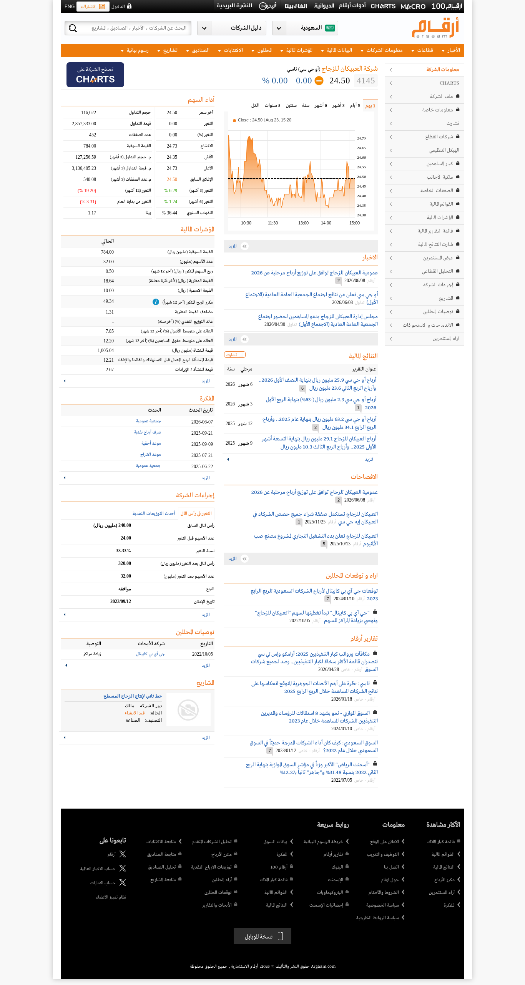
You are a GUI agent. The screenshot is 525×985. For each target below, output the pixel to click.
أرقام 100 (279, 867)
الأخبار (453, 50)
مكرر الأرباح (444, 880)
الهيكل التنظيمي (444, 150)
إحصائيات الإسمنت (326, 905)
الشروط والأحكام (384, 893)
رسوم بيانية (137, 50)
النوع (210, 589)
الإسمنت (335, 880)
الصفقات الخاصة (436, 191)
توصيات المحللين (438, 312)
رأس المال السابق (201, 525)
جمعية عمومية (148, 421)
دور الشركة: (150, 705)
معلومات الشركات (384, 50)
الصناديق (200, 50)
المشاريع (170, 50)
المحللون (264, 50)
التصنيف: (153, 720)
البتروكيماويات (330, 893)
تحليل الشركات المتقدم (212, 842)
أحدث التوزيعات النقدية (154, 514)
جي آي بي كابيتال (150, 654)
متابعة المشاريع (163, 880)
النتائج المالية (444, 867)
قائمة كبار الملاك (441, 842)
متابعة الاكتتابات (161, 842)
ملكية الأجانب (440, 177)
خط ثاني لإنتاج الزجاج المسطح (132, 696)
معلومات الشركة (443, 69)
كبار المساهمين (440, 164)
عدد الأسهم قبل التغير (195, 538)
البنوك (337, 867)
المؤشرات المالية (298, 50)
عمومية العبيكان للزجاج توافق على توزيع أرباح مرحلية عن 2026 (314, 272)
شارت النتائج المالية (435, 244)
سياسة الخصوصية (382, 905)
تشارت (453, 123)
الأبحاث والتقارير (217, 905)
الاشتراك (88, 7)
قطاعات (424, 50)
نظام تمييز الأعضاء (111, 897)
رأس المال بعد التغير (187, 563)
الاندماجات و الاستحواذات (428, 325)
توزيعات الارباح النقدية (211, 867)
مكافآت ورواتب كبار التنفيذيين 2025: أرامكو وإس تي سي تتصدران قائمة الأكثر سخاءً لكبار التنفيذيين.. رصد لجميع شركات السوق (314, 662)
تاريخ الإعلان (204, 602)
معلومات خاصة (437, 110)
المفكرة (449, 905)
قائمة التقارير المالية (435, 231)
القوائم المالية (441, 204)
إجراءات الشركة (438, 285)
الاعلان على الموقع (384, 842)
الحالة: (156, 713)
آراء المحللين (222, 880)
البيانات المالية (339, 50)
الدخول (118, 7)
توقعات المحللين (218, 893)
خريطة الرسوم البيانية (323, 842)
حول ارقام (390, 880)
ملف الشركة (441, 96)
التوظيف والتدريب (383, 855)
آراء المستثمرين (446, 339)
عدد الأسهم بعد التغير (189, 576)
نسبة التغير (205, 551)
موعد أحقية (151, 443)
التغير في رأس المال (196, 514)
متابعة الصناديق (161, 855)
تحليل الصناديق (162, 867)
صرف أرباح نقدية (147, 432)
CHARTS (449, 83)
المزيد (369, 459)
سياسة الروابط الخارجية (377, 918)
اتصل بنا (391, 867)
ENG (70, 6)
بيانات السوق (275, 842)
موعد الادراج (150, 454)
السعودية (311, 28)
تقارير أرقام (333, 855)
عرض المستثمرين (438, 258)
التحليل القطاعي (437, 271)
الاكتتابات (233, 50)
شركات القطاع (439, 137)
